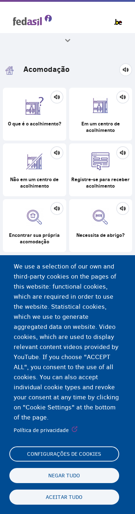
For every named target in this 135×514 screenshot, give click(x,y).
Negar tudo (64, 475)
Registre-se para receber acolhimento (100, 169)
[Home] (32, 20)
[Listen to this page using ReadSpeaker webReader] (57, 96)
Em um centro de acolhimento (100, 114)
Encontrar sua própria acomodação (34, 225)
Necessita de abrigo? (100, 225)
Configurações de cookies (64, 454)
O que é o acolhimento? (34, 114)
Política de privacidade (41, 430)
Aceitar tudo (64, 497)
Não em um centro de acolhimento (34, 169)
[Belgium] (118, 22)
